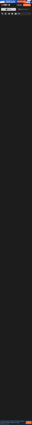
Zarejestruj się (27, 4)
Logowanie (19, 4)
